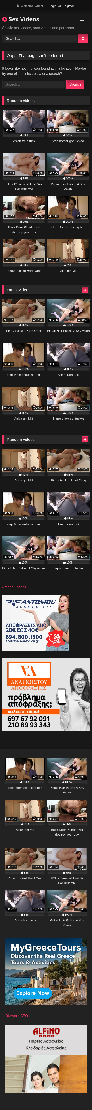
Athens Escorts (14, 587)
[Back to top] (78, 1096)
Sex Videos (23, 19)
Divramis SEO (16, 1016)
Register (68, 6)
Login (52, 6)
